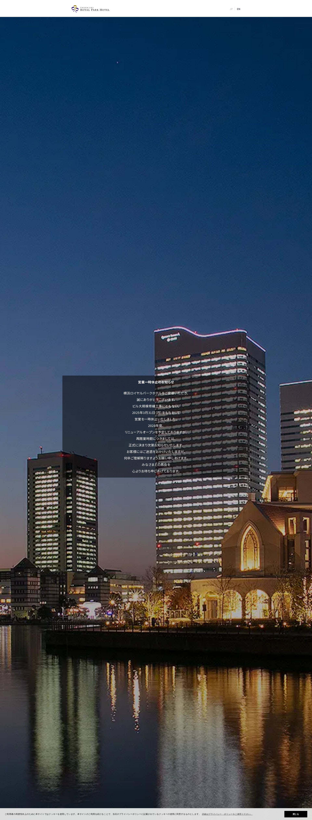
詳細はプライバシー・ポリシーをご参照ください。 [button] (227, 814)
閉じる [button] (296, 814)
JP (231, 9)
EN (238, 9)
